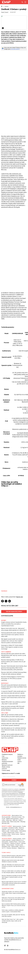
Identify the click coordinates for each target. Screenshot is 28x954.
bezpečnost (5, 683)
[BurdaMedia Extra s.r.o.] (10, 749)
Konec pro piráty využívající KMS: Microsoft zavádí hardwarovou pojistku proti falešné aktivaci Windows (12, 708)
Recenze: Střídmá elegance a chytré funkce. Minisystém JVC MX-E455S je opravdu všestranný (13, 678)
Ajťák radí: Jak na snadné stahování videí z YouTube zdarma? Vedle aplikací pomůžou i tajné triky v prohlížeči (12, 736)
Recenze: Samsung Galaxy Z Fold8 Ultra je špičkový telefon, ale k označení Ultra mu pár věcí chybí (13, 661)
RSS (18, 763)
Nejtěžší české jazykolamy (12, 818)
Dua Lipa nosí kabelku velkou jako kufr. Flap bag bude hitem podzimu (13, 915)
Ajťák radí (15, 820)
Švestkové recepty (6, 834)
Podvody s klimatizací (12, 848)
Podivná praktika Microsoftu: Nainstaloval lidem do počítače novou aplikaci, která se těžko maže (12, 634)
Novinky (7, 6)
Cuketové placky (14, 831)
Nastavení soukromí (7, 765)
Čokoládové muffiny (13, 827)
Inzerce (19, 761)
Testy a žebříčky (6, 651)
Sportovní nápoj (19, 829)
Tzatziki (4, 832)
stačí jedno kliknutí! (15, 49)
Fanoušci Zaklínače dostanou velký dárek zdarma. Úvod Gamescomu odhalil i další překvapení (14, 856)
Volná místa (5, 758)
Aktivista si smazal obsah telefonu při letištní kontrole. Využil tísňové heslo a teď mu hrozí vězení (13, 697)
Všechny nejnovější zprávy (14, 611)
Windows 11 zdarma (15, 843)
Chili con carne (10, 829)
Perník (17, 832)
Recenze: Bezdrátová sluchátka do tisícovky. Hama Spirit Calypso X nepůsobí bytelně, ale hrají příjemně (14, 877)
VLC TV (3, 848)
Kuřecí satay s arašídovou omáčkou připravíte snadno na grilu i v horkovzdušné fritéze (13, 910)
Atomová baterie (10, 844)
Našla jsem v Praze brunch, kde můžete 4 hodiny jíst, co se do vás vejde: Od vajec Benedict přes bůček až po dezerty (13, 899)
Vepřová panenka (17, 826)
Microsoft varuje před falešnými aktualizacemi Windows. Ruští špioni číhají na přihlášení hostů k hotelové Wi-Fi (14, 686)
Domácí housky (15, 834)
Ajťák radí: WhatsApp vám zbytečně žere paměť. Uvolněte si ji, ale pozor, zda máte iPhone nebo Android (13, 866)
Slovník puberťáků (6, 817)
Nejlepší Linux (21, 848)
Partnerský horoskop (16, 817)
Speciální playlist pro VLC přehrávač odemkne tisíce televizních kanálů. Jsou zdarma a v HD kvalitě (13, 729)
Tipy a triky (4, 713)
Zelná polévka (22, 831)
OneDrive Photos (13, 841)
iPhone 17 (22, 846)
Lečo (21, 832)
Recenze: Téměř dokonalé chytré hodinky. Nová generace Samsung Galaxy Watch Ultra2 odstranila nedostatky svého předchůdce (14, 667)
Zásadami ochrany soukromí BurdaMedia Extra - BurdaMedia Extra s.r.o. (13, 794)
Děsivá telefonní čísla (17, 815)
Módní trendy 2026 (14, 821)
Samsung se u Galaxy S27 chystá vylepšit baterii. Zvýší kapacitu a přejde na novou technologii (12, 647)
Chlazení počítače (17, 838)
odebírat (14, 780)
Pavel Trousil (4, 12)
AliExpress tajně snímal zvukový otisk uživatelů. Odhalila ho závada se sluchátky (13, 861)
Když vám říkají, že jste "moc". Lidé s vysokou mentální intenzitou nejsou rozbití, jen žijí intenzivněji (12, 921)
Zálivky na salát (5, 831)
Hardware (4, 591)
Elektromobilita (14, 846)
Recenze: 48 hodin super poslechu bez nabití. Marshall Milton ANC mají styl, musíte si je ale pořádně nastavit (13, 655)
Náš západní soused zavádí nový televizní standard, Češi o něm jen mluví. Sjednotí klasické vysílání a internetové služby (12, 640)
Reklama (4, 759)
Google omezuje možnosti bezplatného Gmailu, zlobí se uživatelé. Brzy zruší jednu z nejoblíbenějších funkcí (14, 623)
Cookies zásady (6, 770)
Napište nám (19, 597)
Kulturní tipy (9, 820)
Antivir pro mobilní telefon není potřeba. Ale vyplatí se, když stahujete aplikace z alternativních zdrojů (14, 871)
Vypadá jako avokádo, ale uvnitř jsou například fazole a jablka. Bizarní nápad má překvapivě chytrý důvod (14, 893)
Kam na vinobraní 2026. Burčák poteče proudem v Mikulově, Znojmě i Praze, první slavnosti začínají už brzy (14, 905)
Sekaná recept (10, 832)
